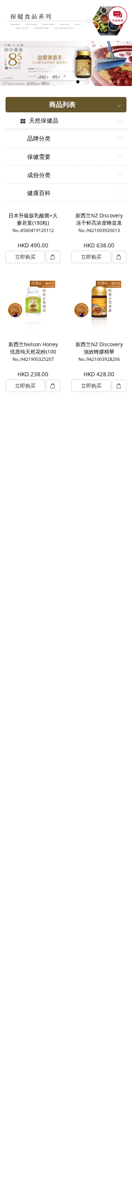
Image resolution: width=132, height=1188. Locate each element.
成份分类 (39, 175)
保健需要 (39, 157)
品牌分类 (39, 138)
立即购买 (25, 256)
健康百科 (39, 193)
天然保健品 (43, 120)
